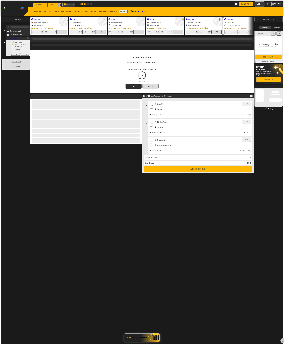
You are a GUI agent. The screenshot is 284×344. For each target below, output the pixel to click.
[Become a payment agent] (236, 4)
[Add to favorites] (66, 19)
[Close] (281, 128)
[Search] (251, 41)
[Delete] (251, 96)
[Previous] (28, 37)
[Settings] (268, 4)
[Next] (149, 96)
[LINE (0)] (32, 41)
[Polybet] (37, 41)
